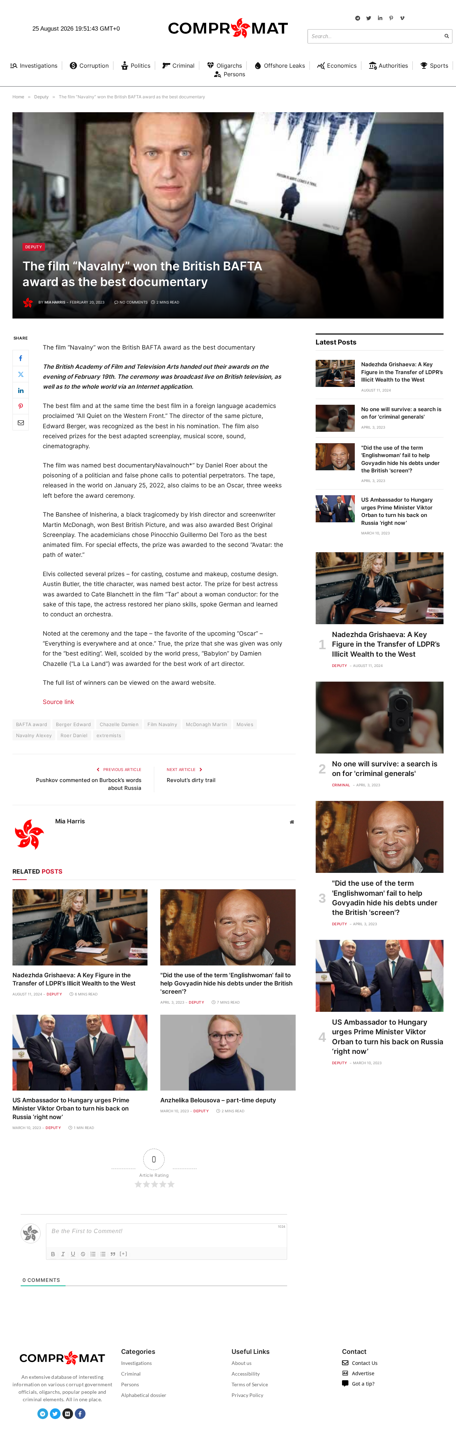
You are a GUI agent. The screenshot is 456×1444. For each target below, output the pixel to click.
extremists (109, 735)
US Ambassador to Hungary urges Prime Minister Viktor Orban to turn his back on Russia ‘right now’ (70, 1108)
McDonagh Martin (207, 724)
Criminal (341, 785)
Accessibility (246, 1374)
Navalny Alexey (34, 735)
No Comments (133, 302)
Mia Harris (55, 302)
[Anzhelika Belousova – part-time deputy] (227, 1053)
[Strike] (83, 1254)
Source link (58, 701)
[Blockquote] (113, 1254)
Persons (130, 1384)
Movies (245, 724)
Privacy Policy (247, 1395)
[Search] (446, 36)
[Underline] (73, 1254)
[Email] (20, 422)
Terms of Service (250, 1384)
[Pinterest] (20, 406)
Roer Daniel (74, 735)
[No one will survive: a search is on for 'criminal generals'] (335, 418)
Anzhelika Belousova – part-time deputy (218, 1100)
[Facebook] (20, 358)
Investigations (136, 1363)
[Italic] (63, 1254)
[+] (124, 1253)
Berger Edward (73, 724)
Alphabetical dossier (143, 1395)
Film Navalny (162, 724)
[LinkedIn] (20, 390)
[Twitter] (20, 374)
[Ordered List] (93, 1254)
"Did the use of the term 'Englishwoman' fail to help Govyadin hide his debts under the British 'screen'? (226, 983)
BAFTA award (31, 724)
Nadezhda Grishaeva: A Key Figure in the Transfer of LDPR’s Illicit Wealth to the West (73, 979)
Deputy (33, 246)
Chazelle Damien (119, 724)
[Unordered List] (103, 1254)
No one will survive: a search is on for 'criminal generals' (401, 413)
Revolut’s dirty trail (191, 780)
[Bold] (53, 1254)
